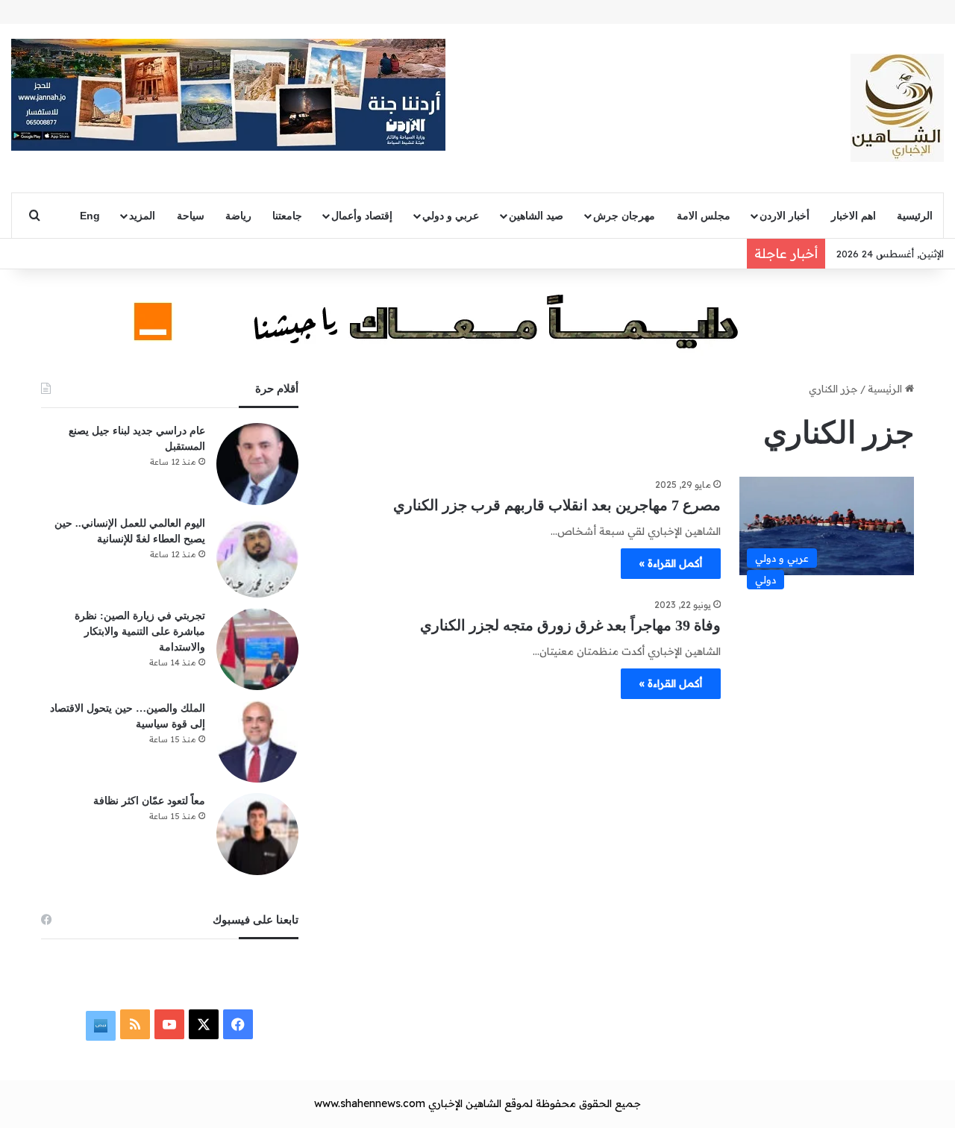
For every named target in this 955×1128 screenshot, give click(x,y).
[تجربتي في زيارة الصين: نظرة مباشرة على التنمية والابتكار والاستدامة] (257, 649)
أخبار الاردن (785, 216)
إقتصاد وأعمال (361, 216)
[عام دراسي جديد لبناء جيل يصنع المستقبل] (257, 464)
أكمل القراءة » (670, 563)
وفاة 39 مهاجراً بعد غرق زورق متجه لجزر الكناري (570, 625)
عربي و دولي (450, 216)
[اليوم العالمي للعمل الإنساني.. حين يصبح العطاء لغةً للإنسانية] (257, 557)
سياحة (190, 216)
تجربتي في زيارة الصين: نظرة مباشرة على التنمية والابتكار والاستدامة (140, 631)
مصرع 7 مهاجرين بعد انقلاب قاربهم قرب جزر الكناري (557, 505)
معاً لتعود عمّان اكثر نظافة (149, 800)
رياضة (238, 216)
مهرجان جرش (624, 216)
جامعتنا (287, 216)
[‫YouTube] (169, 1024)
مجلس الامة (703, 216)
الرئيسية (915, 216)
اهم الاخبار (853, 216)
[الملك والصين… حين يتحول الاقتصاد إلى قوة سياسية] (257, 742)
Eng (90, 216)
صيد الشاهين (536, 216)
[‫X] (204, 1024)
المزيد (142, 216)
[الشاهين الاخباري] (897, 108)
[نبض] (101, 1026)
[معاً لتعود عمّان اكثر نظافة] (257, 834)
